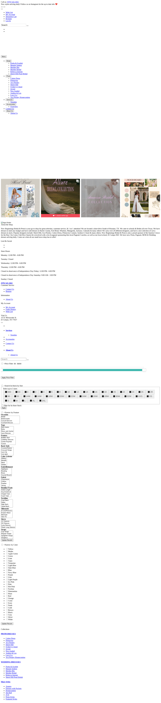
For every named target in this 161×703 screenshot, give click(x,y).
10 (68, 392)
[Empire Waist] (6, 513)
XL (33, 401)
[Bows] (6, 473)
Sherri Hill (9, 645)
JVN (7, 695)
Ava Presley (10, 643)
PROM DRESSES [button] (8, 634)
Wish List (9, 12)
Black (10, 612)
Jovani (8, 649)
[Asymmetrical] (6, 492)
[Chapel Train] (6, 494)
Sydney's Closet (12, 647)
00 (19, 392)
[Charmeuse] (5, 480)
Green (10, 556)
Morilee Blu (10, 671)
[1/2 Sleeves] (8, 521)
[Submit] (27, 25)
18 (105, 392)
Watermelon (12, 591)
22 (124, 392)
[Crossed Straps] (7, 450)
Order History (11, 309)
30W (118, 396)
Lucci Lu (9, 655)
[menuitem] (83, 12)
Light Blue (12, 565)
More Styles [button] (5, 682)
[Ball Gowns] (7, 427)
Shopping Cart (11, 17)
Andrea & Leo (11, 653)
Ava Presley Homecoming (15, 657)
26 (142, 392)
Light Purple (12, 580)
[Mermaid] (6, 515)
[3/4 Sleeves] (8, 523)
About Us (9, 299)
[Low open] (7, 454)
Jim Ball (9, 693)
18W (50, 396)
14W (28, 396)
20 (114, 392)
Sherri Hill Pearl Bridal (14, 677)
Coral (10, 601)
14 (87, 392)
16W (39, 396)
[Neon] (4, 463)
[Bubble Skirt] (8, 438)
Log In (8, 21)
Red (9, 596)
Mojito (10, 551)
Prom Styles (10, 697)
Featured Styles (11, 699)
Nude (10, 605)
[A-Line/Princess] (6, 511)
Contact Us (10, 289)
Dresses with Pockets (13, 688)
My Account (10, 14)
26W (95, 396)
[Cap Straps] (7, 532)
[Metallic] (4, 461)
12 (77, 392)
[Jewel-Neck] (7, 506)
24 (133, 392)
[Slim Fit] (6, 517)
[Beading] (6, 471)
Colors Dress (10, 638)
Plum (10, 594)
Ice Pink (11, 582)
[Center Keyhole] (8, 442)
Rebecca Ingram (12, 675)
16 (96, 392)
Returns (8, 291)
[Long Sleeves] (8, 525)
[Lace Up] (7, 452)
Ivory (10, 603)
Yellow (10, 549)
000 (9, 392)
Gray (10, 615)
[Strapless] (7, 538)
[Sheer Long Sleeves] (8, 527)
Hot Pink (11, 587)
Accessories (10, 339)
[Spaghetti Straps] (7, 536)
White (10, 619)
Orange (11, 598)
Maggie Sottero (11, 669)
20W (62, 396)
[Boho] (7, 429)
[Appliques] (6, 469)
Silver (10, 617)
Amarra (8, 686)
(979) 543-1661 (13, 2)
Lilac (10, 577)
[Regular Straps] (7, 534)
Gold (10, 608)
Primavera (9, 640)
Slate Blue (12, 568)
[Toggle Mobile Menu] (2, 322)
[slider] (144, 370)
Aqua (10, 561)
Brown (10, 610)
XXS (140, 396)
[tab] (83, 330)
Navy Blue (12, 573)
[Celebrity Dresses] (8, 440)
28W (106, 396)
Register (9, 19)
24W (84, 396)
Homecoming (11, 691)
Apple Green (13, 554)
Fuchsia (11, 589)
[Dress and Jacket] (7, 431)
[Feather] (5, 484)
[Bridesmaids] (10, 419)
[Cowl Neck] (7, 500)
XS (150, 396)
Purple (10, 575)
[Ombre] (4, 465)
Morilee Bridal (11, 673)
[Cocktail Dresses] (10, 423)
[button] (8, 61)
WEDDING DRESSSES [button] (11, 662)
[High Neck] (7, 504)
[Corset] (8, 444)
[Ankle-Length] (6, 490)
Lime (10, 558)
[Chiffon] (5, 482)
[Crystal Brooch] (6, 475)
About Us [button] (9, 350)
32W (129, 396)
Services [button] (9, 330)
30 (9, 396)
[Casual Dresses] (10, 421)
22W (73, 396)
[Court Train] (6, 496)
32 (18, 396)
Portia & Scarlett (12, 667)
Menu (4, 57)
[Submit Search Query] (28, 359)
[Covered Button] (7, 448)
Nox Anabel (10, 651)
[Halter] (7, 502)
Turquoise (12, 563)
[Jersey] (5, 486)
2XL (44, 401)
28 (151, 392)
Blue (10, 570)
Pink (10, 584)
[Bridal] (10, 417)
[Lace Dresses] (7, 433)
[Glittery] (4, 459)
